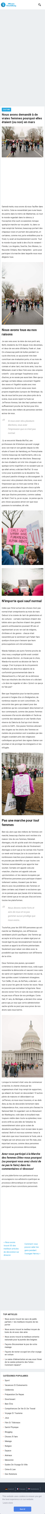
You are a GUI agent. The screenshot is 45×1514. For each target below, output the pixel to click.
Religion (8, 1446)
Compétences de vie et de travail (20, 1408)
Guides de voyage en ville (16, 1464)
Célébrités (9, 1390)
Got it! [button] (22, 1509)
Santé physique (11, 1427)
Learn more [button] (8, 1503)
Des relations (11, 1474)
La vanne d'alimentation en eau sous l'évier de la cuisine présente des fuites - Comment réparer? (23, 1362)
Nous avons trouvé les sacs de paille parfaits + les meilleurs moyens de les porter (21, 1322)
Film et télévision (12, 1422)
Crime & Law (10, 1469)
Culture (6, 109)
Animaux (8, 1455)
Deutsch (11, 1489)
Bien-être (9, 1404)
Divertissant (10, 1399)
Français (22, 1489)
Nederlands (35, 1489)
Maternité (9, 1460)
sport (7, 1380)
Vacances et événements (16, 1385)
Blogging (8, 1432)
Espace (8, 1450)
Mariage (8, 1441)
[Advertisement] (22, 33)
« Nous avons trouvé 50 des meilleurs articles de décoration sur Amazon (11, 1248)
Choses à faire (11, 1436)
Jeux (7, 1418)
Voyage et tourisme (13, 1413)
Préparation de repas (14, 1394)
